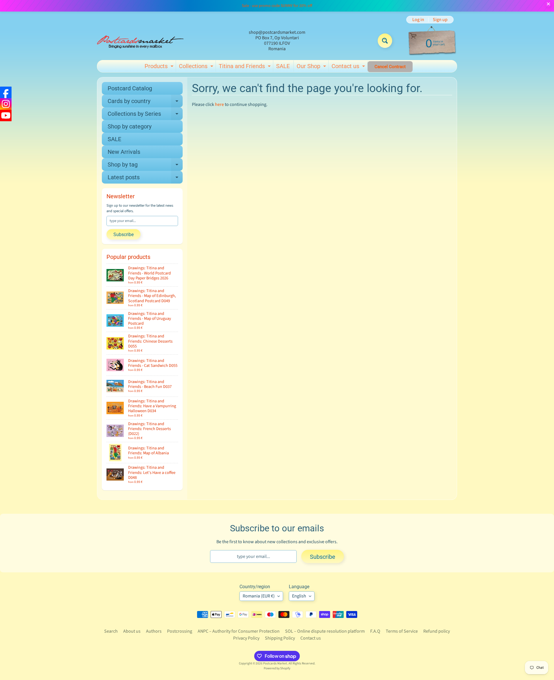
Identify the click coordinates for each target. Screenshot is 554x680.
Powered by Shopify (277, 668)
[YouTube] (6, 115)
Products (160, 67)
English (299, 596)
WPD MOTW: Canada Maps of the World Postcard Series (47, 641)
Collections (197, 67)
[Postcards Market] (140, 41)
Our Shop (312, 67)
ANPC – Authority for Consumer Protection (239, 631)
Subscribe (123, 234)
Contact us (349, 67)
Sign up (440, 19)
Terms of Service (402, 631)
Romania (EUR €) (259, 596)
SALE (283, 66)
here (219, 104)
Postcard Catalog (130, 88)
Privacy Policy (246, 638)
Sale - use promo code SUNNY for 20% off (277, 6)
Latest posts (145, 179)
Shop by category (129, 126)
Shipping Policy (280, 638)
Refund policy (436, 631)
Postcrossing (179, 631)
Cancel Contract (390, 66)
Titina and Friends (245, 67)
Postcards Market (275, 663)
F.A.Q (375, 631)
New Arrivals (124, 151)
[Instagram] (6, 104)
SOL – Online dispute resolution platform (325, 631)
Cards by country (145, 102)
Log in (418, 19)
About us (132, 631)
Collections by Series (145, 115)
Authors (154, 631)
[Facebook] (6, 92)
